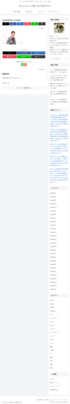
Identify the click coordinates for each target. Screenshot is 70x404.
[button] (42, 23)
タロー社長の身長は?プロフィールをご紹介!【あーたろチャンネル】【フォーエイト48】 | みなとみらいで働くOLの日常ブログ (59, 178)
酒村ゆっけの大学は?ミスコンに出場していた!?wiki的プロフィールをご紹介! (59, 86)
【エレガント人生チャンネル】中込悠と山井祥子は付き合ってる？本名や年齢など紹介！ (58, 78)
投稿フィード (53, 382)
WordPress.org (54, 389)
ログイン (52, 379)
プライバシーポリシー (63, 399)
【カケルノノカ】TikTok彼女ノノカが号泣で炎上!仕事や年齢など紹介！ (59, 102)
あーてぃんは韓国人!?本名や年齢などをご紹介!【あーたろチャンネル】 (59, 171)
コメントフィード (55, 386)
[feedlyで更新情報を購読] (22, 64)
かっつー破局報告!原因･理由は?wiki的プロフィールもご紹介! (59, 71)
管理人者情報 (40, 399)
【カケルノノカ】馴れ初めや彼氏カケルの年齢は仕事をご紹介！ (58, 94)
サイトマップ (54, 399)
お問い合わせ (47, 399)
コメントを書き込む (24, 88)
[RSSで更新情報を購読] (25, 64)
